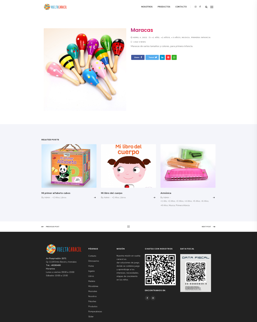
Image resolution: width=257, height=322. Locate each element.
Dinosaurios (93, 261)
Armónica (165, 193)
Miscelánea (93, 286)
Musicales (92, 291)
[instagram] (195, 6)
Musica (186, 37)
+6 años (205, 201)
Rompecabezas (95, 311)
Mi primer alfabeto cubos (55, 193)
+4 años (188, 201)
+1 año (155, 37)
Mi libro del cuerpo (111, 193)
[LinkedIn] (162, 57)
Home (91, 266)
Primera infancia (201, 37)
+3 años (175, 37)
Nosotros (147, 7)
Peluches (92, 301)
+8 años (164, 205)
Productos (164, 7)
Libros (63, 197)
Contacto (181, 7)
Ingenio (91, 271)
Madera (91, 281)
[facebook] (200, 6)
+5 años (196, 201)
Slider (91, 316)
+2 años (165, 37)
